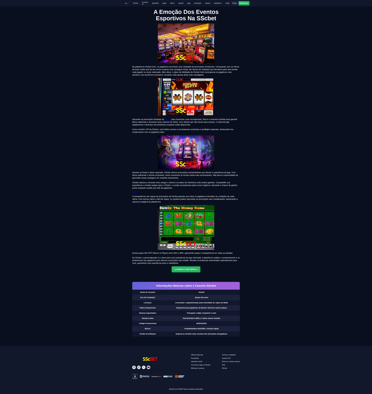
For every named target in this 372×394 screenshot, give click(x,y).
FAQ (223, 365)
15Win (134, 192)
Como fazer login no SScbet (200, 365)
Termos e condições (229, 355)
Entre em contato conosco (231, 361)
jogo (188, 3)
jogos (164, 3)
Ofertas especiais (197, 355)
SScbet (135, 3)
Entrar (234, 3)
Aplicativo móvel (196, 361)
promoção (197, 3)
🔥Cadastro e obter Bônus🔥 (186, 269)
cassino (207, 3)
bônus (172, 3)
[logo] (127, 3)
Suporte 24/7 (226, 358)
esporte (180, 3)
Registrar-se (244, 3)
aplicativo (155, 3)
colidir (227, 3)
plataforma (217, 3)
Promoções (195, 358)
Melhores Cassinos (197, 368)
